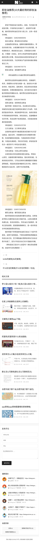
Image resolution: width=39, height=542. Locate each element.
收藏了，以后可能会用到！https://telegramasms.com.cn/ (22, 500)
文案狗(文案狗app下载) (11, 319)
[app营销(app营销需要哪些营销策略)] (7, 414)
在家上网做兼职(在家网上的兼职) (15, 302)
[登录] (32, 2)
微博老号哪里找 (10, 532)
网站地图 (22, 539)
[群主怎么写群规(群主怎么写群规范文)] (7, 379)
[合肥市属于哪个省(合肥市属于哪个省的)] (7, 397)
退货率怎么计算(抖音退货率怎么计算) (17, 354)
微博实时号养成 (6, 17)
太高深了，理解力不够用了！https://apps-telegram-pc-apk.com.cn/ (22, 507)
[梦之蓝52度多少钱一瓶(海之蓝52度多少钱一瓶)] (7, 291)
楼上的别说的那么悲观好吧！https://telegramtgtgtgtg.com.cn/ (22, 485)
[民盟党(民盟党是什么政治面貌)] (7, 344)
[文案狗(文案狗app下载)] (7, 326)
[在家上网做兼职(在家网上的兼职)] (7, 309)
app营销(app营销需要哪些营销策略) (16, 407)
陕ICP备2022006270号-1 (13, 539)
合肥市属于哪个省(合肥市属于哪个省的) (18, 389)
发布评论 (7, 463)
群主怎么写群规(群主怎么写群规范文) (17, 372)
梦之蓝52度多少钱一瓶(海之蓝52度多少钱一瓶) (19, 284)
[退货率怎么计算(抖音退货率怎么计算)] (7, 361)
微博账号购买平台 (27, 528)
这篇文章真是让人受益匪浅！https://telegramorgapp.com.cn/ (22, 493)
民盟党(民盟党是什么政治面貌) (14, 337)
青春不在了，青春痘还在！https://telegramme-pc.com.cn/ (22, 478)
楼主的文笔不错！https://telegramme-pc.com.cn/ (22, 514)
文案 (10, 528)
